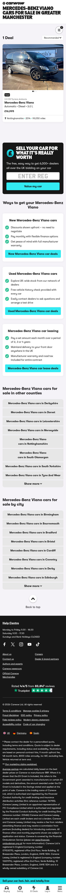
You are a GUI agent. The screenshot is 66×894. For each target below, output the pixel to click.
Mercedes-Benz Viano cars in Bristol (33, 541)
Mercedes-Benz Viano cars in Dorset (33, 412)
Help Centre (11, 623)
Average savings (11, 769)
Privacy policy (41, 715)
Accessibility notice (12, 724)
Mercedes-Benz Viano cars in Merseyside (33, 430)
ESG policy (26, 715)
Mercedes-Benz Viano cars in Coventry (33, 559)
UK (8, 733)
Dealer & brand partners (47, 659)
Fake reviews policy (12, 719)
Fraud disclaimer (11, 715)
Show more (32, 483)
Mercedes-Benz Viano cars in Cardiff (33, 550)
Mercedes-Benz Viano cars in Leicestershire (33, 421)
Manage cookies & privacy (36, 710)
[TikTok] (38, 645)
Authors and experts (13, 664)
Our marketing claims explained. (21, 764)
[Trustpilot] (33, 690)
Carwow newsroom (12, 668)
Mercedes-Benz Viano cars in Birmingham (33, 514)
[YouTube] (30, 645)
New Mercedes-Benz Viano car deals (33, 253)
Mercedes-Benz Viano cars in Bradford (33, 532)
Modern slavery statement (36, 719)
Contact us (8, 659)
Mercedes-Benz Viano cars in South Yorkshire (33, 466)
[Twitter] (13, 645)
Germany (21, 733)
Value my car (33, 186)
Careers (39, 654)
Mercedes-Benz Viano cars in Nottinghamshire (33, 441)
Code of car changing (34, 724)
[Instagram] (21, 645)
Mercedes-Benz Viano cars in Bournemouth (33, 523)
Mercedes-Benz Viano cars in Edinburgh (33, 577)
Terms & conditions (12, 710)
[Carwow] (13, 3)
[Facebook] (5, 645)
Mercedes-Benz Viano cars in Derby (33, 568)
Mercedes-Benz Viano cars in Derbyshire (33, 403)
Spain (36, 733)
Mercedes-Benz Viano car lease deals (33, 368)
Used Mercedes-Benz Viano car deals (33, 311)
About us (7, 654)
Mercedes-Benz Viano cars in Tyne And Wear (33, 475)
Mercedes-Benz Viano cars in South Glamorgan (33, 455)
